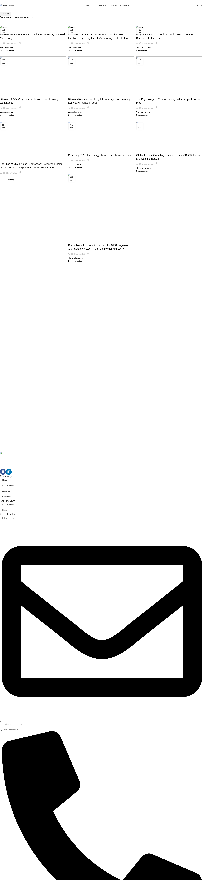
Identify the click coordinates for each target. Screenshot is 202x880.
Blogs (4, 510)
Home (4, 480)
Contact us (6, 496)
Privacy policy (8, 518)
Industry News (8, 486)
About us (6, 491)
